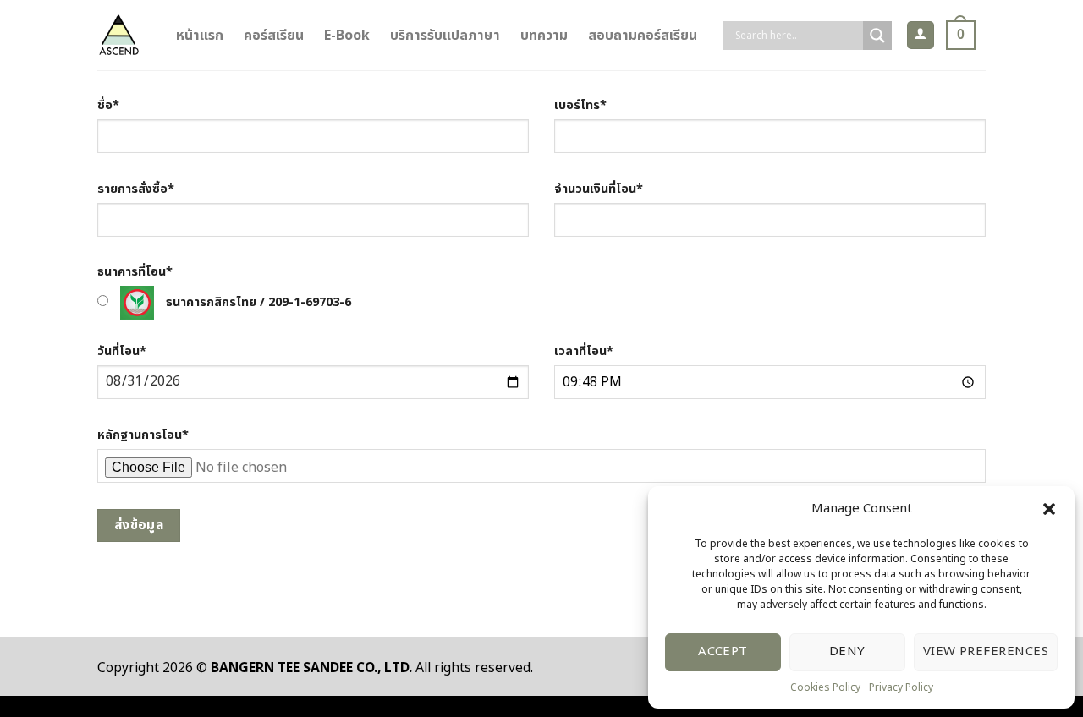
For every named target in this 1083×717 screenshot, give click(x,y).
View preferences (985, 651)
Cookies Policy (825, 687)
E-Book (347, 35)
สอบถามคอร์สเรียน (642, 35)
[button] (1049, 509)
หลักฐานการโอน (143, 435)
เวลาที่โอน (583, 351)
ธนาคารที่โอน (135, 272)
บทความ (544, 35)
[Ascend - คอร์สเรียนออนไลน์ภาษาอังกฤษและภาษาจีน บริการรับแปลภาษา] (118, 35)
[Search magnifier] (877, 35)
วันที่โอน (121, 351)
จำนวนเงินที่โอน (598, 189)
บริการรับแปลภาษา (445, 35)
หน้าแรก (199, 35)
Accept (723, 651)
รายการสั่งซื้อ (135, 189)
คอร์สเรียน (274, 35)
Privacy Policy (901, 687)
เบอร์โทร (580, 105)
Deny (847, 651)
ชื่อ (108, 105)
